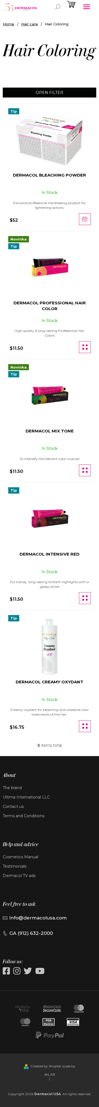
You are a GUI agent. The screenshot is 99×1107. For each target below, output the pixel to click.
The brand (12, 787)
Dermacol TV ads (19, 875)
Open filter (49, 92)
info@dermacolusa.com (38, 918)
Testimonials (14, 866)
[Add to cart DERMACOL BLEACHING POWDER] (85, 219)
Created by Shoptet (46, 1066)
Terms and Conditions (23, 815)
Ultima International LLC (26, 797)
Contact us (13, 806)
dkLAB (49, 1074)
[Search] (57, 6)
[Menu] (86, 6)
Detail (85, 347)
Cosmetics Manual (20, 856)
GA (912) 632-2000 (31, 933)
